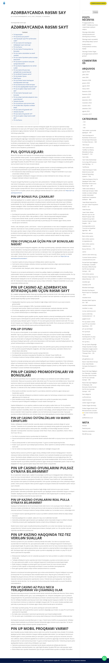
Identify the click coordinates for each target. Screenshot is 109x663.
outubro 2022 (86, 106)
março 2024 (85, 89)
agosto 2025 (86, 86)
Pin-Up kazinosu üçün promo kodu (24, 103)
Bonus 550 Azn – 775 (88, 249)
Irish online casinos (88, 274)
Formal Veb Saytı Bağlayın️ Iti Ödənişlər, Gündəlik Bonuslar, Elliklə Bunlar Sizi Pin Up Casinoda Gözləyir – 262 (90, 267)
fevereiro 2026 (86, 80)
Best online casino (87, 236)
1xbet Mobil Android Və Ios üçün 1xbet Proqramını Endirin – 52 (90, 204)
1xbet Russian (86, 209)
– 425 (83, 128)
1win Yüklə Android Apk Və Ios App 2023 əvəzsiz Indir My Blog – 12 (89, 162)
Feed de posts (86, 428)
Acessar (84, 425)
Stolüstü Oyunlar (19, 101)
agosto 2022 (86, 111)
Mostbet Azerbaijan (88, 287)
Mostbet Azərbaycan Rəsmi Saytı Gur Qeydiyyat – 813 (90, 292)
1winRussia (85, 167)
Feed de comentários (88, 431)
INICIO (67, 3)
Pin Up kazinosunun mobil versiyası (24, 84)
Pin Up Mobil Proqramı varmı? (22, 74)
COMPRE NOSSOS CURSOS (98, 3)
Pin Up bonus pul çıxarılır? (21, 36)
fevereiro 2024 (86, 91)
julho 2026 (85, 74)
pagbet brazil (86, 319)
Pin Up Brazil (86, 332)
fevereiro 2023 (86, 94)
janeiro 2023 (86, 97)
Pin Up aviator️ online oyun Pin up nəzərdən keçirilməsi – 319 (88, 324)
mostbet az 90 (86, 285)
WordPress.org (86, 434)
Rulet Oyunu (17, 78)
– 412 (83, 125)
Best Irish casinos (87, 233)
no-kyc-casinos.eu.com (89, 311)
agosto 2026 (86, 72)
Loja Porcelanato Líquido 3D (52, 660)
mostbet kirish (86, 297)
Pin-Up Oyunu (18, 47)
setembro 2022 (86, 108)
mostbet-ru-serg (87, 308)
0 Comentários (46, 16)
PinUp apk (38, 16)
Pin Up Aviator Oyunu (20, 76)
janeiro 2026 (86, 83)
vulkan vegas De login (88, 403)
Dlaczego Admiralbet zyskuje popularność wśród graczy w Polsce (89, 34)
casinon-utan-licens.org (89, 254)
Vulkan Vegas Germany (89, 405)
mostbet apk (86, 282)
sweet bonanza (86, 400)
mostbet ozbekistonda (89, 305)
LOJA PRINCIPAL (75, 3)
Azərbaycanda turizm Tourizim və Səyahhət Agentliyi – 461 (88, 228)
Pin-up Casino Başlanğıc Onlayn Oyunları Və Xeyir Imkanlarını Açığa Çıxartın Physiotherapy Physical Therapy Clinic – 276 (89, 349)
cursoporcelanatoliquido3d (20, 16)
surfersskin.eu (86, 397)
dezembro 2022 (87, 100)
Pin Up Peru (85, 342)
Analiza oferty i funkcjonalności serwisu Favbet (89, 47)
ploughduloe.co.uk (87, 359)
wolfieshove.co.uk (87, 418)
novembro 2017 (87, 114)
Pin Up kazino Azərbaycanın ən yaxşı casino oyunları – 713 (88, 337)
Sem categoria (86, 394)
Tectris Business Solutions (78, 660)
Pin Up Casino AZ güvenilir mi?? (23, 110)
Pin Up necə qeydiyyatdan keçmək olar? (25, 87)
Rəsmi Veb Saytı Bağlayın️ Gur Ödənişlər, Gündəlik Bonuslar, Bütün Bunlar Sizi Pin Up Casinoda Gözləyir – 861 (89, 375)
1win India (85, 157)
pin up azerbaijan (87, 329)
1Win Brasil (85, 145)
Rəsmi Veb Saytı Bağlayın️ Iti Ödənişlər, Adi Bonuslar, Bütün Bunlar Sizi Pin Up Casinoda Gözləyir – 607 (89, 387)
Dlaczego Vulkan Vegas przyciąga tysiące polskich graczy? (90, 54)
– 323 (83, 122)
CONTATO (85, 3)
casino (84, 252)
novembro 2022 (87, 103)
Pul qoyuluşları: (18, 34)
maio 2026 (85, 77)
